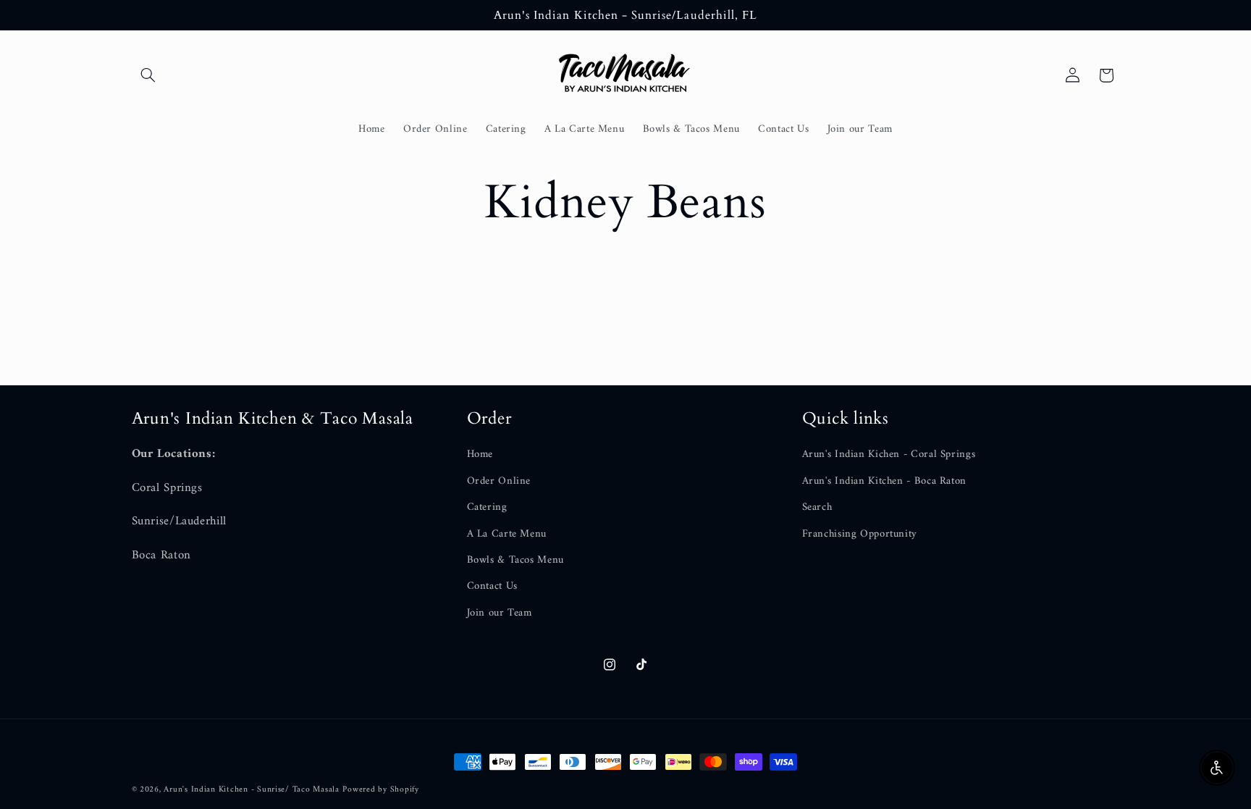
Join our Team (499, 612)
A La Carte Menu (507, 533)
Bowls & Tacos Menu (515, 559)
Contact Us (492, 586)
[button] (148, 75)
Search (817, 507)
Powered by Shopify (380, 789)
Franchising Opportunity (860, 533)
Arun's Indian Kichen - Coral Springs (889, 454)
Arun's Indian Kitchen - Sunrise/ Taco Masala (251, 789)
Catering (487, 507)
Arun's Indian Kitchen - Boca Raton (884, 480)
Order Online (499, 480)
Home (480, 454)
